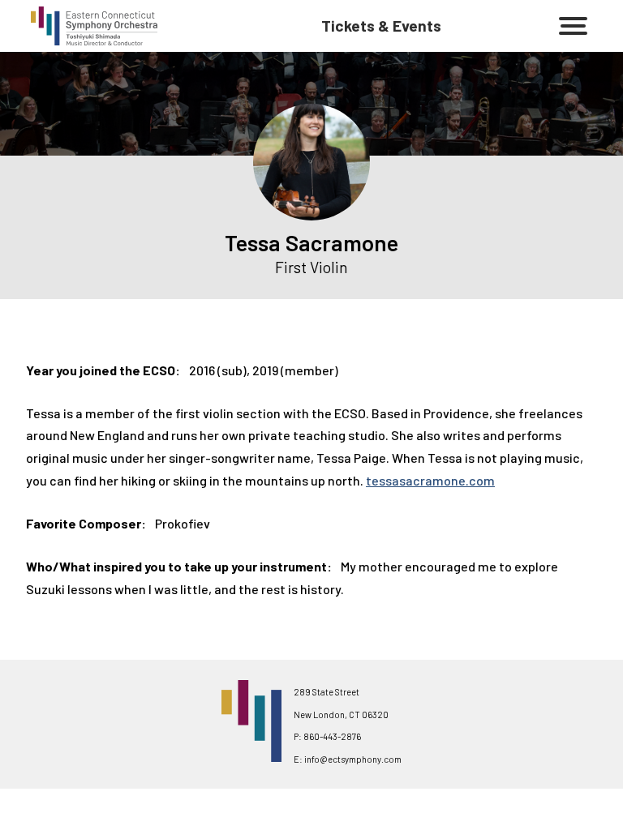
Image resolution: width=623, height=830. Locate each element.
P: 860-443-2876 (327, 736)
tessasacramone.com (430, 480)
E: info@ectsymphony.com (348, 759)
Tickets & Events (381, 25)
